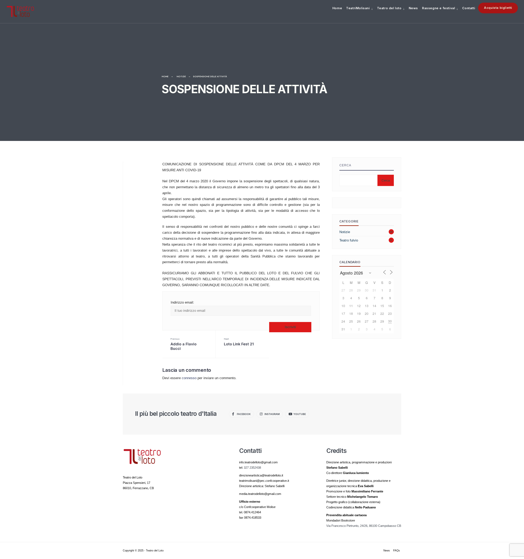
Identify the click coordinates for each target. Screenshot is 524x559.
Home (337, 8)
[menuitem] (359, 8)
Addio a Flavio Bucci (183, 344)
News (413, 8)
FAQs (396, 550)
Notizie (181, 76)
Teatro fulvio (348, 240)
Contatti (468, 8)
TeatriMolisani (358, 8)
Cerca (345, 165)
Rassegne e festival (438, 8)
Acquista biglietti (498, 8)
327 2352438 (252, 467)
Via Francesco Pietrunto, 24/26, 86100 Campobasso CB (363, 525)
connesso (189, 378)
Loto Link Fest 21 (239, 341)
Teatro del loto (389, 8)
